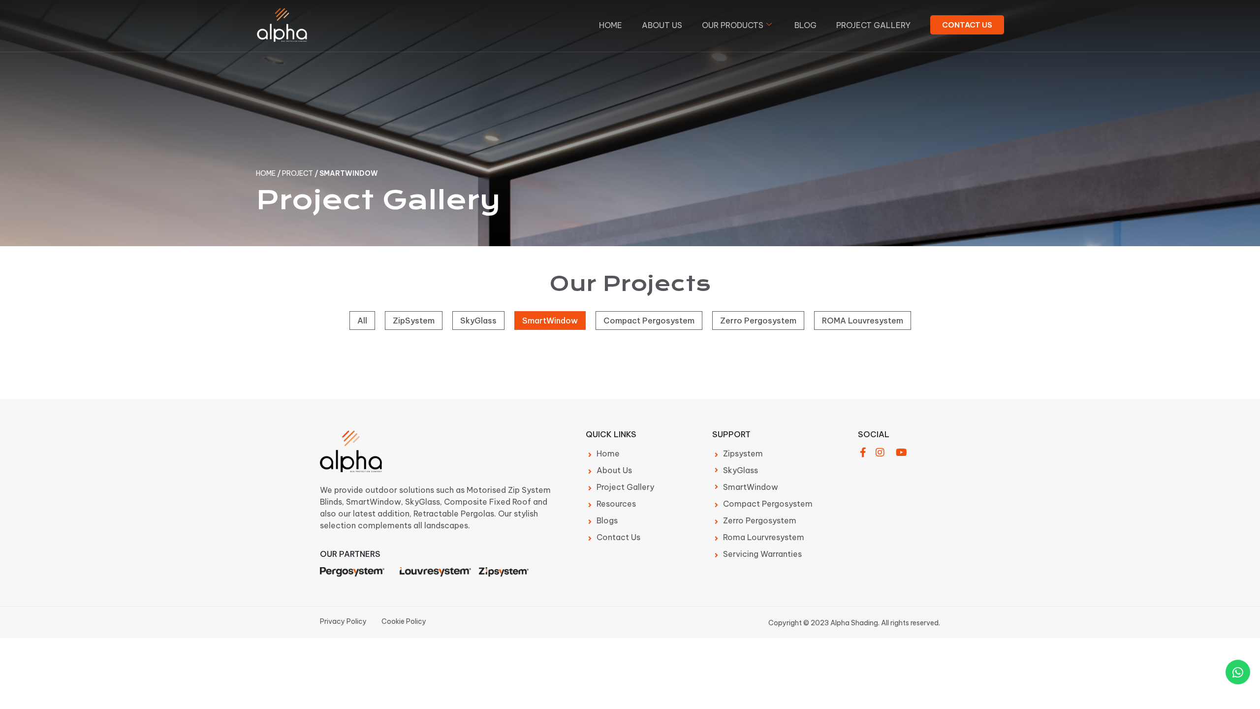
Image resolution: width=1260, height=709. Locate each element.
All (362, 320)
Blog (805, 25)
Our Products (732, 25)
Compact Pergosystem (648, 320)
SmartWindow (550, 320)
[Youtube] (901, 452)
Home (610, 25)
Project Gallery (873, 25)
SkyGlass (478, 320)
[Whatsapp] (1238, 672)
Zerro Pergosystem (758, 320)
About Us (662, 25)
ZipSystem (414, 320)
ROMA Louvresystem (862, 320)
